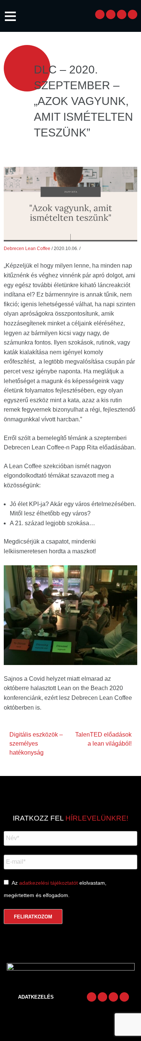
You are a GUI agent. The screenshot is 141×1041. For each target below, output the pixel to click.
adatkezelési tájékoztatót (48, 883)
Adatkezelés (36, 997)
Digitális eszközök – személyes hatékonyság (36, 743)
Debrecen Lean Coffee (27, 248)
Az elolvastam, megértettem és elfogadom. (55, 889)
